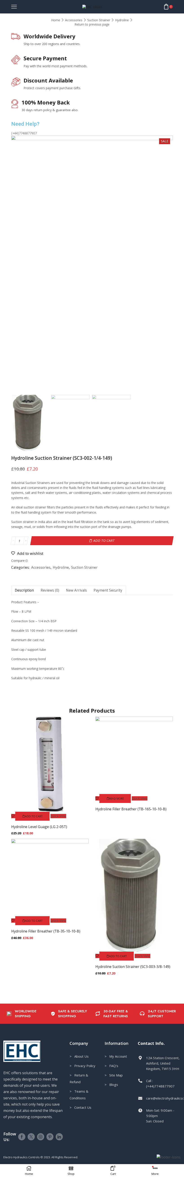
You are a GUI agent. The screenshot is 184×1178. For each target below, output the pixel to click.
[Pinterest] (49, 1136)
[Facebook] (21, 1136)
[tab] (24, 590)
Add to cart (104, 540)
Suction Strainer (98, 20)
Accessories (73, 20)
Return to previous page (92, 24)
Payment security (108, 590)
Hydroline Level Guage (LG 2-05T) (39, 826)
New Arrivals (76, 590)
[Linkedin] (59, 1136)
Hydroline (122, 20)
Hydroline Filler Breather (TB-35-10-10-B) (45, 931)
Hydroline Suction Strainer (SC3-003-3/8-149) (132, 966)
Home (55, 20)
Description (24, 590)
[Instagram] (40, 1136)
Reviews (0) (50, 590)
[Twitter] (31, 1136)
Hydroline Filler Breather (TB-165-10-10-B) (130, 809)
